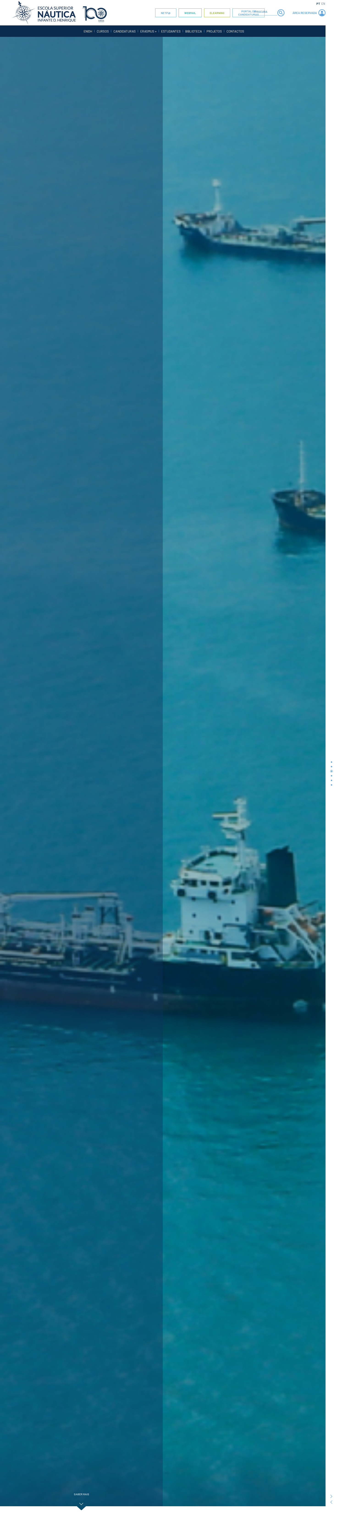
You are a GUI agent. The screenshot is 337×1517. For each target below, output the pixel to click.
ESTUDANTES (171, 31)
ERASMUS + (148, 31)
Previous (331, 1502)
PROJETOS (214, 31)
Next (331, 1496)
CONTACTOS (235, 31)
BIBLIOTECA (193, 31)
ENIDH (88, 31)
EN (323, 3)
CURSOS (103, 31)
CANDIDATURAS (124, 31)
